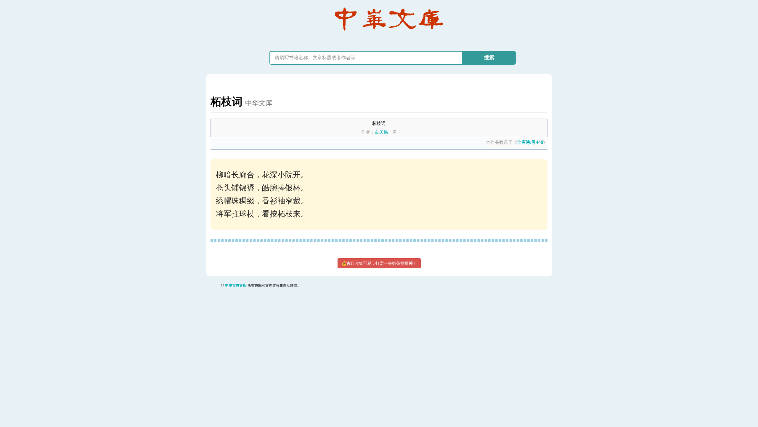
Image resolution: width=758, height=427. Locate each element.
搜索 (489, 57)
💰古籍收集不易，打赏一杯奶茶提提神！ (379, 263)
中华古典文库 (235, 285)
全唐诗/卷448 (530, 142)
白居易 (381, 132)
